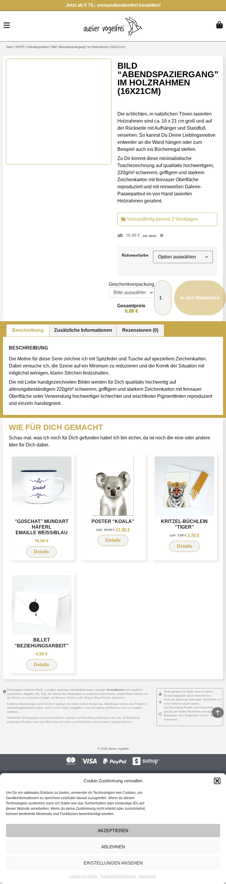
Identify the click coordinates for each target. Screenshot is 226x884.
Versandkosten (116, 689)
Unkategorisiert (38, 47)
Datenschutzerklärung (118, 876)
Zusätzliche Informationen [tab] (83, 330)
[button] (217, 781)
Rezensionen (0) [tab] (140, 330)
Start (9, 47)
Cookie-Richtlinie (83, 876)
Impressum (147, 876)
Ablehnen (113, 846)
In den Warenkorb (200, 297)
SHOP (19, 47)
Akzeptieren (113, 830)
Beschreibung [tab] (28, 330)
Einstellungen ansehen (113, 862)
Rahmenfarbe (135, 255)
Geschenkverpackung (131, 284)
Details (41, 551)
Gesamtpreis (131, 306)
